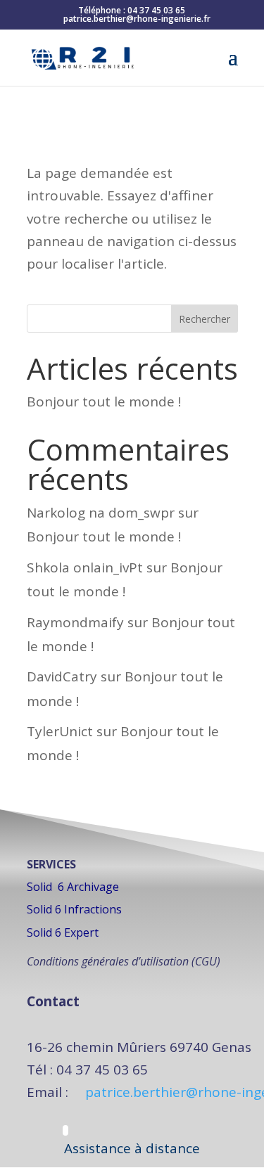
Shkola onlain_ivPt (85, 567)
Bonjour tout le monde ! (104, 401)
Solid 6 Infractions (74, 909)
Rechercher (204, 319)
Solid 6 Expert (63, 932)
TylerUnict (60, 731)
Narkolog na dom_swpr (101, 512)
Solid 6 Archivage (73, 886)
